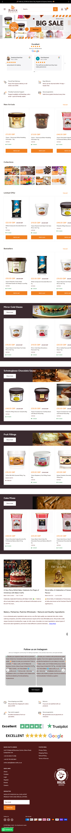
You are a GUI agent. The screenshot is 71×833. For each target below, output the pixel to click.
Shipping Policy (43, 753)
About (5, 771)
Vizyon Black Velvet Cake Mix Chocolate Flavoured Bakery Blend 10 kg (41, 540)
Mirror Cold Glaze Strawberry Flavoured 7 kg (39, 348)
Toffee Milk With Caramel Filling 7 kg (15, 475)
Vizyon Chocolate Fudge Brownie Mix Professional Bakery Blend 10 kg (16, 540)
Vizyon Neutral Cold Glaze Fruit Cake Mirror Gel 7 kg (41, 226)
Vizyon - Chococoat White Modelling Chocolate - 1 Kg (16, 138)
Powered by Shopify (9, 827)
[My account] (62, 9)
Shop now (13, 29)
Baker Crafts (9, 477)
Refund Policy (43, 755)
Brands (6, 782)
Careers (6, 785)
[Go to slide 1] (34, 71)
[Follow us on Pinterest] (12, 819)
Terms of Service (44, 758)
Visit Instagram (35, 689)
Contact (6, 774)
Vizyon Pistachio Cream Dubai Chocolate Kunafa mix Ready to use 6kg (16, 282)
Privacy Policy (43, 750)
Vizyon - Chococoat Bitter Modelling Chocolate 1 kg (41, 138)
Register (6, 780)
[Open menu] (5, 9)
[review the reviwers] (11, 58)
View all (65, 104)
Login (5, 777)
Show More (52, 623)
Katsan (8, 230)
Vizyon (8, 141)
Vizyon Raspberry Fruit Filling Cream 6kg (41, 476)
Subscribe (9, 807)
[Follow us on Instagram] (8, 819)
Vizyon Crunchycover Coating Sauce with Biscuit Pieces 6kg (41, 412)
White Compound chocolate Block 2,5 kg (16, 226)
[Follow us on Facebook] (5, 819)
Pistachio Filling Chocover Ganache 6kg (16, 411)
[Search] (55, 9)
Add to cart (16, 150)
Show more (9, 312)
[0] (66, 9)
